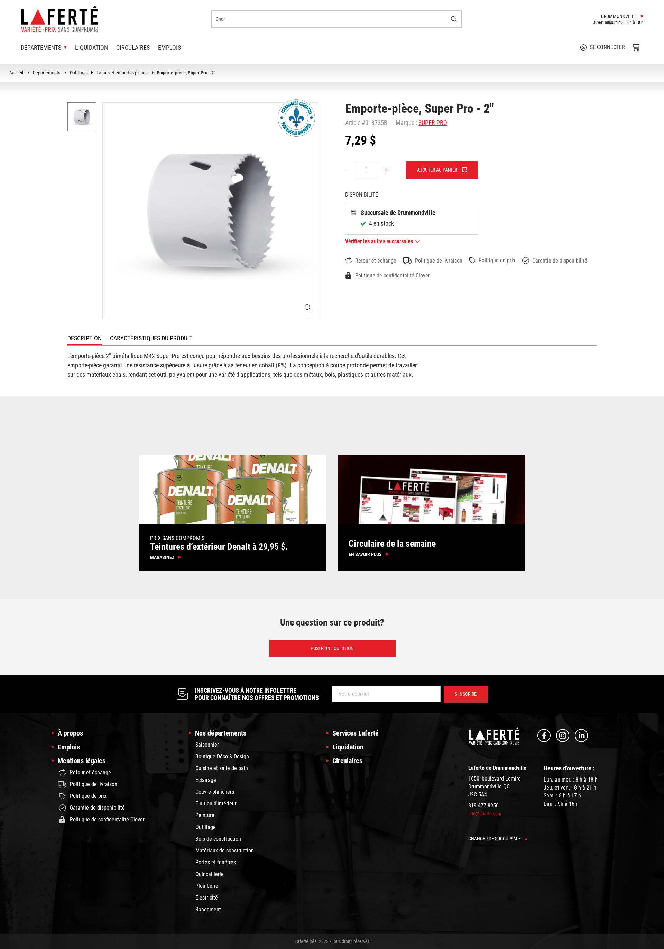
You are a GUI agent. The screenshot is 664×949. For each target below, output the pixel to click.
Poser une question (332, 648)
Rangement (208, 909)
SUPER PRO (432, 122)
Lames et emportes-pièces (121, 72)
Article (352, 122)
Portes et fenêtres (215, 862)
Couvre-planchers (214, 791)
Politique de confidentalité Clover (392, 275)
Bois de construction (218, 839)
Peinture (204, 815)
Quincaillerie (209, 874)
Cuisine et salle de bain (221, 768)
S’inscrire (466, 694)
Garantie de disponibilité (559, 260)
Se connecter (607, 47)
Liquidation (91, 47)
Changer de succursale (495, 838)
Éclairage (205, 780)
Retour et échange (375, 260)
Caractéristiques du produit (151, 338)
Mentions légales (81, 761)
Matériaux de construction (224, 850)
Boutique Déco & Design (222, 756)
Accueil (16, 72)
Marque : (406, 122)
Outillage (78, 72)
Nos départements (220, 733)
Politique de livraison (438, 260)
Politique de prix (497, 260)
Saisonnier (207, 744)
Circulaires (133, 47)
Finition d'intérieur (216, 803)
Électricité (206, 897)
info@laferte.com (484, 813)
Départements (46, 72)
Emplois (169, 47)
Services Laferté (355, 733)
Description (84, 338)
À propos (70, 733)
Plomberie (206, 886)
